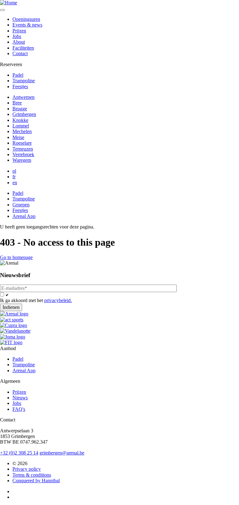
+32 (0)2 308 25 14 (19, 452)
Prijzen (19, 30)
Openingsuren (26, 19)
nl (14, 171)
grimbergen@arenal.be (62, 452)
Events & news (27, 24)
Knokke (20, 120)
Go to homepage (16, 257)
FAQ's (18, 409)
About (18, 42)
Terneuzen (22, 149)
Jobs (16, 36)
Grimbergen (24, 114)
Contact (20, 53)
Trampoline (23, 80)
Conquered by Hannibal (36, 480)
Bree (17, 102)
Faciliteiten (23, 47)
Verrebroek (23, 154)
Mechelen (22, 131)
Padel (17, 75)
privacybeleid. (58, 300)
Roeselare (22, 143)
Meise (18, 137)
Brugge (19, 108)
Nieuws (20, 397)
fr (14, 176)
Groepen (21, 204)
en (14, 182)
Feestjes (20, 86)
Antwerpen (23, 97)
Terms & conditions (31, 475)
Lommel (20, 125)
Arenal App (23, 216)
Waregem (21, 160)
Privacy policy (26, 469)
